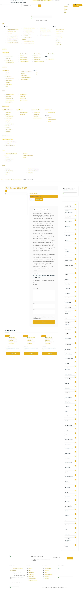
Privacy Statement (19, 0)
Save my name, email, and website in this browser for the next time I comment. (43, 317)
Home (2, 179)
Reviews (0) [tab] (45, 209)
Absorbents (5, 52)
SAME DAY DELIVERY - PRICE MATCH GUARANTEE (42, 0)
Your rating (35, 284)
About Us (12, 0)
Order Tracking (23, 2)
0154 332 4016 (69, 0)
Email (34, 309)
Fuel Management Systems (16, 179)
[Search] (39, 5)
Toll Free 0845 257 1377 (17, 568)
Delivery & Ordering (15, 2)
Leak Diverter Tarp (7, 139)
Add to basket (39, 199)
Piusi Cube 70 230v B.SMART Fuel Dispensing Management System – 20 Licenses (48, 348)
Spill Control (48, 110)
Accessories (5, 70)
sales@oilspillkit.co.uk (17, 572)
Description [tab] (36, 209)
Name (34, 303)
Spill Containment (7, 110)
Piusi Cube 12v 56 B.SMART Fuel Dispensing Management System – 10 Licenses (30, 348)
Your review (35, 288)
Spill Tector (20, 110)
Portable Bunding (35, 110)
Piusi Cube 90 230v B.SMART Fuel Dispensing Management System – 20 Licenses (12, 348)
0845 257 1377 (63, 0)
